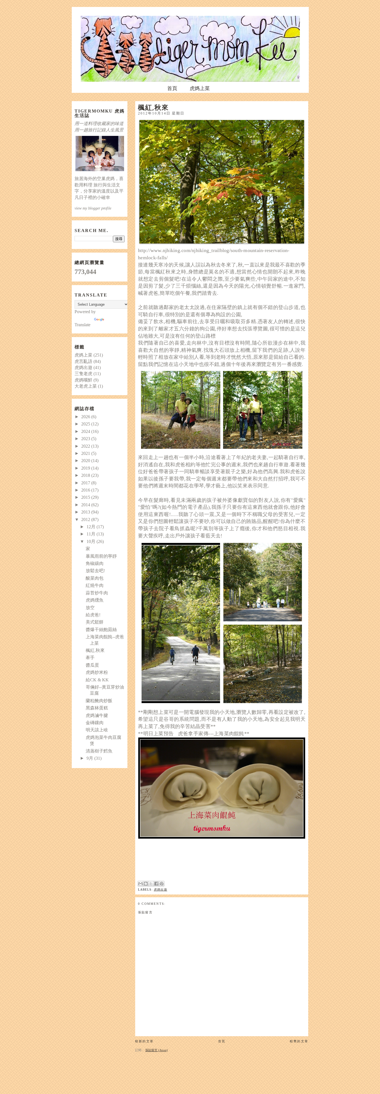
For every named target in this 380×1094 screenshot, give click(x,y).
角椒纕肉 (94, 563)
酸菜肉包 (94, 578)
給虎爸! (93, 614)
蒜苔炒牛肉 (97, 592)
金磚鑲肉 (94, 722)
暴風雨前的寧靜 (101, 556)
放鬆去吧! (95, 570)
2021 (86, 453)
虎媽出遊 (160, 889)
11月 (92, 534)
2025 (86, 424)
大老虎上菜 (86, 386)
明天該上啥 (97, 729)
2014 (86, 504)
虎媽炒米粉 (97, 672)
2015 (86, 497)
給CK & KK (97, 679)
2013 (86, 512)
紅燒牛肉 (94, 585)
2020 (86, 460)
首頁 (172, 88)
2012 (86, 519)
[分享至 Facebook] (156, 883)
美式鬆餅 (94, 622)
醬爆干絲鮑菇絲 (101, 629)
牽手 (90, 657)
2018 (86, 475)
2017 (86, 482)
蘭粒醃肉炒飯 (99, 700)
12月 (92, 526)
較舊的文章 (299, 1041)
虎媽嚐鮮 (83, 380)
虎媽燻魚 (94, 600)
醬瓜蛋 (92, 665)
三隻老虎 (83, 373)
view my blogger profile (93, 208)
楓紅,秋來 (95, 650)
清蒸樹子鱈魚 (99, 751)
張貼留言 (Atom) (156, 1050)
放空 (90, 607)
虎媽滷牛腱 (97, 715)
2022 (86, 446)
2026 (86, 416)
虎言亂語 (83, 361)
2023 (86, 438)
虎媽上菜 (200, 88)
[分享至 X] (151, 883)
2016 (86, 490)
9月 (90, 758)
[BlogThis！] (146, 883)
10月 (92, 541)
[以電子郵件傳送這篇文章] (140, 883)
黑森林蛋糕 (97, 708)
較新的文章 (144, 1041)
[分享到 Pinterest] (161, 883)
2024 (86, 431)
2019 (86, 468)
